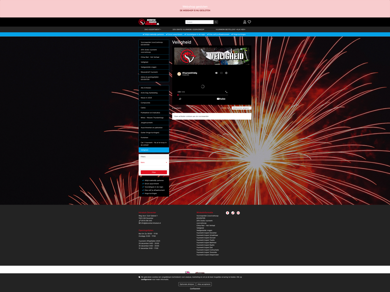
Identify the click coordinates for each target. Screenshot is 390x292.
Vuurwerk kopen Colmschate (208, 250)
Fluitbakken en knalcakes (150, 113)
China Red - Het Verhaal (150, 57)
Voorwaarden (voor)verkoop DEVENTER (152, 43)
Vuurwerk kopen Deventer (207, 233)
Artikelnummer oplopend (241, 108)
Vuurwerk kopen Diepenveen (208, 255)
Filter (154, 172)
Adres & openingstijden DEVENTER (150, 78)
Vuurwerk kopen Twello (206, 240)
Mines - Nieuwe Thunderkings (152, 118)
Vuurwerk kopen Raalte (205, 245)
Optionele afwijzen (187, 284)
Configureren (195, 288)
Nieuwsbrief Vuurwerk (149, 72)
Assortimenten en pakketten (151, 128)
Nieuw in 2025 (146, 98)
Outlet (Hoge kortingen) (150, 133)
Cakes (143, 108)
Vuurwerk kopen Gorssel (206, 238)
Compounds (145, 103)
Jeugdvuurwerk (147, 123)
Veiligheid (144, 62)
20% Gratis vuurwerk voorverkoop (188, 29)
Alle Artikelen (146, 88)
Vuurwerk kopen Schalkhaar (207, 235)
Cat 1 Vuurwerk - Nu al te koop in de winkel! (154, 143)
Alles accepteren (204, 284)
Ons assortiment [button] (152, 29)
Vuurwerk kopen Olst (205, 247)
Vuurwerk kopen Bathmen (206, 243)
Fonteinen (144, 138)
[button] (154, 162)
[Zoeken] (215, 22)
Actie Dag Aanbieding (149, 93)
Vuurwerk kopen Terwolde (207, 252)
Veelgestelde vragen (148, 67)
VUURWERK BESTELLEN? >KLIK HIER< (231, 29)
